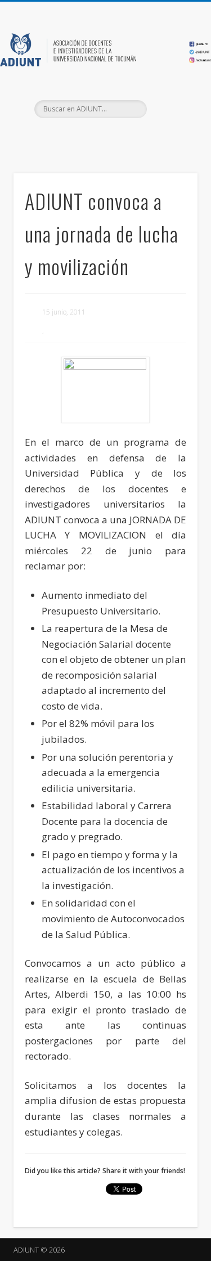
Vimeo (127, 137)
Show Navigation (170, 101)
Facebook (81, 137)
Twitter (104, 137)
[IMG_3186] (105, 390)
